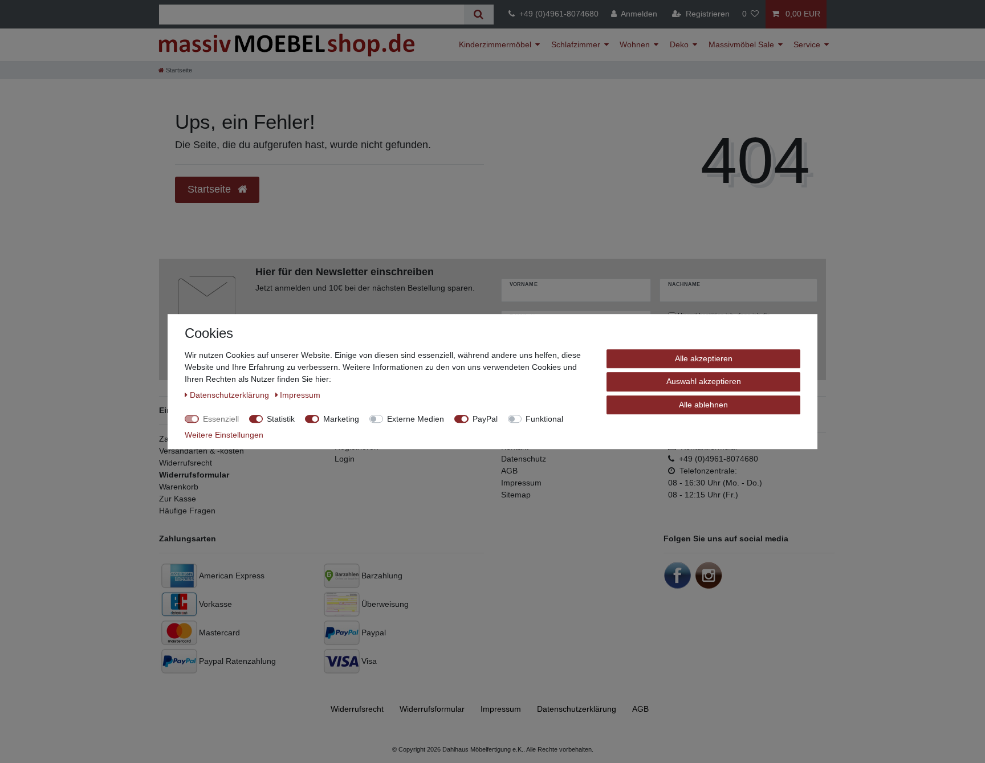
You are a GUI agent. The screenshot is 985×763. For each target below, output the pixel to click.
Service (806, 44)
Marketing (341, 418)
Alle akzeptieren (703, 358)
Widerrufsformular (194, 474)
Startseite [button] (211, 189)
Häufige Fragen (187, 510)
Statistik (281, 418)
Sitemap (516, 494)
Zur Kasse (177, 498)
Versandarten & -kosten (201, 450)
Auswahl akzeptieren (703, 381)
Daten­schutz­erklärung (576, 708)
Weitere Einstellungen (224, 434)
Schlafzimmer (575, 44)
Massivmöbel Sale (741, 44)
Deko (679, 44)
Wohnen (635, 44)
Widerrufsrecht (185, 462)
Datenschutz (523, 458)
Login (345, 458)
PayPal (485, 418)
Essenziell (221, 418)
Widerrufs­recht (357, 708)
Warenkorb (178, 486)
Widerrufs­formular (432, 708)
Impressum (521, 482)
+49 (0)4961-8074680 (557, 13)
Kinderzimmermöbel (495, 44)
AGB (509, 470)
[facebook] (678, 575)
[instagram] (708, 575)
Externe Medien (415, 418)
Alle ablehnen (703, 404)
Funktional (544, 418)
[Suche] (478, 15)
